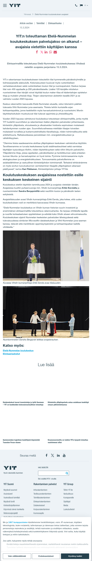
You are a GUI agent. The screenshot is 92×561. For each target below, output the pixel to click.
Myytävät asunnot (10, 490)
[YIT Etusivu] (14, 5)
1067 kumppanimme (18, 522)
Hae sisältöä (43, 467)
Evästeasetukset (46, 556)
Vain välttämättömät (17, 556)
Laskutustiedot (69, 509)
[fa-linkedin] (46, 52)
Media (65, 505)
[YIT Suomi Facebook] (47, 455)
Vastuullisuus (68, 493)
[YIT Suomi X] (52, 455)
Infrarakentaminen (40, 490)
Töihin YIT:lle (68, 490)
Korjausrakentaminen (42, 509)
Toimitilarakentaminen (42, 497)
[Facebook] (36, 52)
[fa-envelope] (55, 52)
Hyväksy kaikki (75, 556)
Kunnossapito (39, 513)
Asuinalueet (8, 493)
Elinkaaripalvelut (11, 353)
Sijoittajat (66, 501)
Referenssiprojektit (11, 513)
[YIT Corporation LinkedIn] (58, 455)
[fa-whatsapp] (50, 52)
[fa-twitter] (41, 52)
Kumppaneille (68, 497)
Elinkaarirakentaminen (42, 501)
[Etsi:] (66, 473)
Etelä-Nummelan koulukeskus (18, 350)
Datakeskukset (39, 505)
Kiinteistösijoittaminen (12, 505)
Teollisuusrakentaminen (42, 493)
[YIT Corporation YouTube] (64, 455)
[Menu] (5, 5)
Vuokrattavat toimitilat (12, 497)
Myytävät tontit (9, 501)
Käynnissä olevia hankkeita (14, 509)
